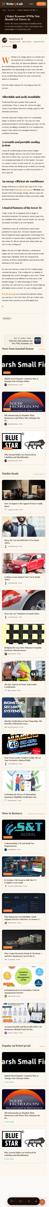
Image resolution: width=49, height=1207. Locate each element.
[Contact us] (42, 1202)
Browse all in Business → (36, 814)
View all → (41, 349)
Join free (41, 4)
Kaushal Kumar (14, 39)
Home (4, 10)
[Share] (36, 1201)
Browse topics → (39, 474)
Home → (42, 1046)
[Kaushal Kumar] (4, 40)
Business (11, 10)
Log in (31, 4)
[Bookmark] (29, 1201)
